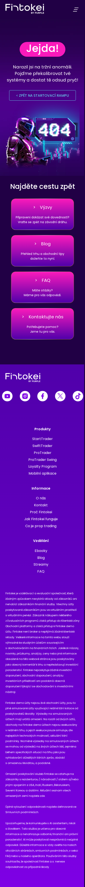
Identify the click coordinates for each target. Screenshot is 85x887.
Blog (41, 557)
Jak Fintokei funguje (41, 519)
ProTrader (42, 452)
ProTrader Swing (42, 459)
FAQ (40, 571)
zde (42, 796)
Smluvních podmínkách (21, 812)
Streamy (41, 564)
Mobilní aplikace (42, 473)
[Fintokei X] (60, 397)
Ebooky (41, 550)
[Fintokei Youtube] (7, 397)
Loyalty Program (42, 466)
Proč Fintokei (41, 512)
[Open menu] (76, 9)
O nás (41, 498)
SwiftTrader (42, 445)
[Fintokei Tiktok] (78, 397)
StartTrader (42, 438)
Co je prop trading (40, 525)
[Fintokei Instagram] (25, 397)
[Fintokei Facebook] (42, 397)
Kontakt (41, 505)
